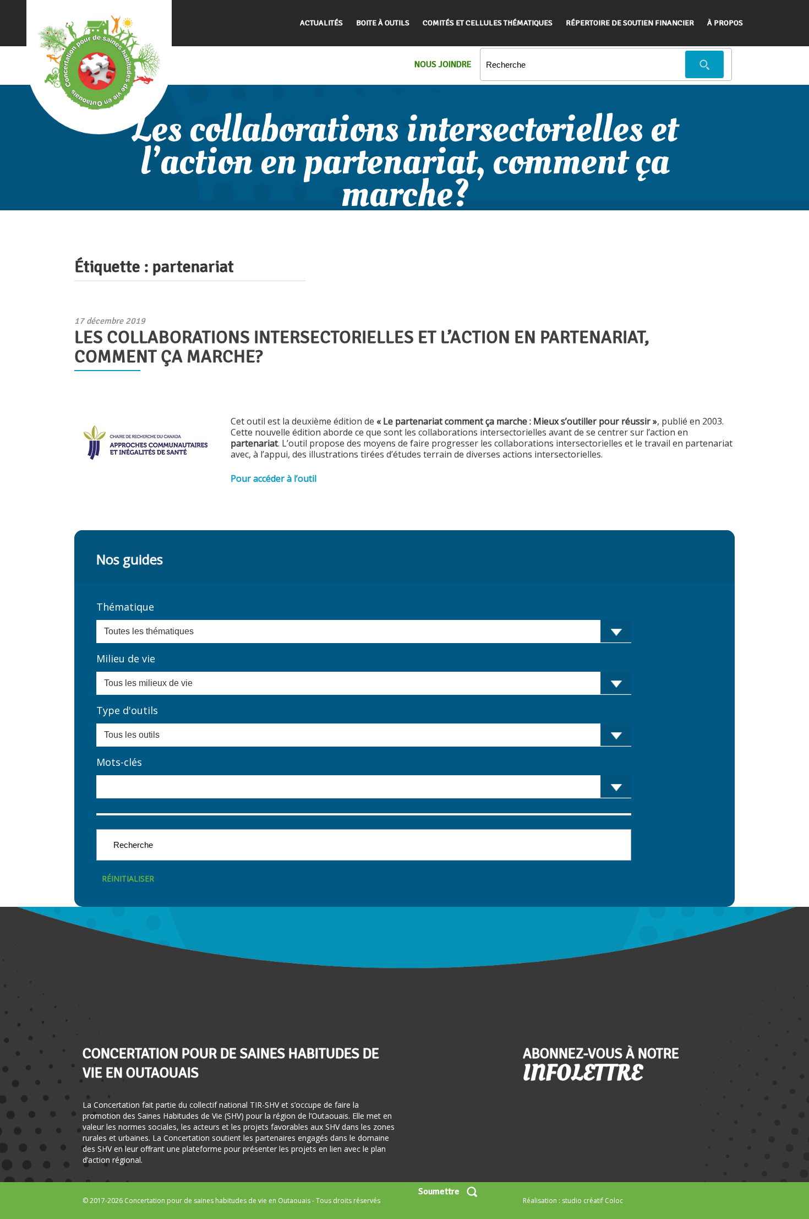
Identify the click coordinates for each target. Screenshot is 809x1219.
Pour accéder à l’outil (273, 478)
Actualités (321, 23)
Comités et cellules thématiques (488, 23)
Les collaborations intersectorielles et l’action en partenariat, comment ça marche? (361, 346)
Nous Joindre (443, 64)
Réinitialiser (128, 878)
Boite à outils (382, 23)
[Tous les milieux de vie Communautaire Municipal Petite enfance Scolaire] (363, 683)
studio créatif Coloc (592, 1200)
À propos (725, 23)
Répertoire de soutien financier (630, 23)
